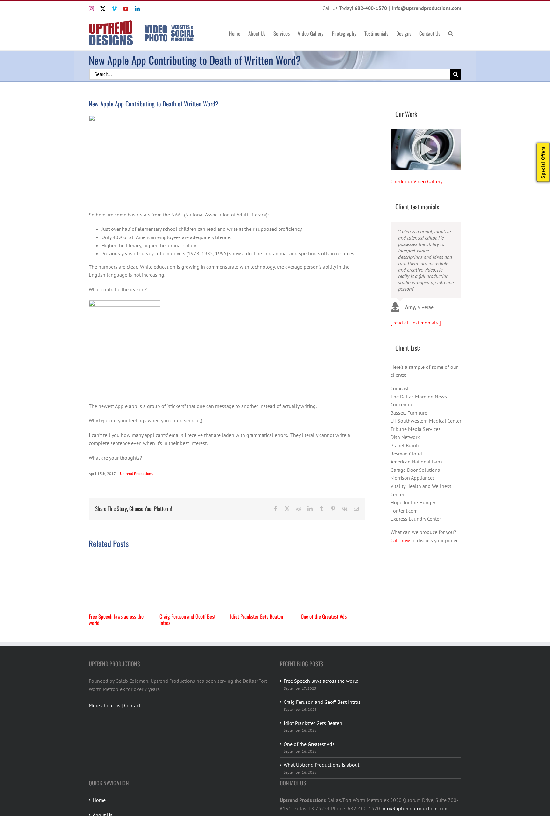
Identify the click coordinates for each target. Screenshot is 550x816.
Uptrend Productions (136, 473)
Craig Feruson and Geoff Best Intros (187, 619)
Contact (132, 705)
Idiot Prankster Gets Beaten (256, 616)
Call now (400, 540)
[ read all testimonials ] (416, 322)
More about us (104, 705)
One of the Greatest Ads (324, 616)
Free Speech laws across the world (116, 619)
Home (99, 800)
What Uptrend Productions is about (321, 764)
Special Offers (543, 162)
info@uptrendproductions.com (426, 8)
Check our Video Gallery (416, 181)
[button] (450, 32)
